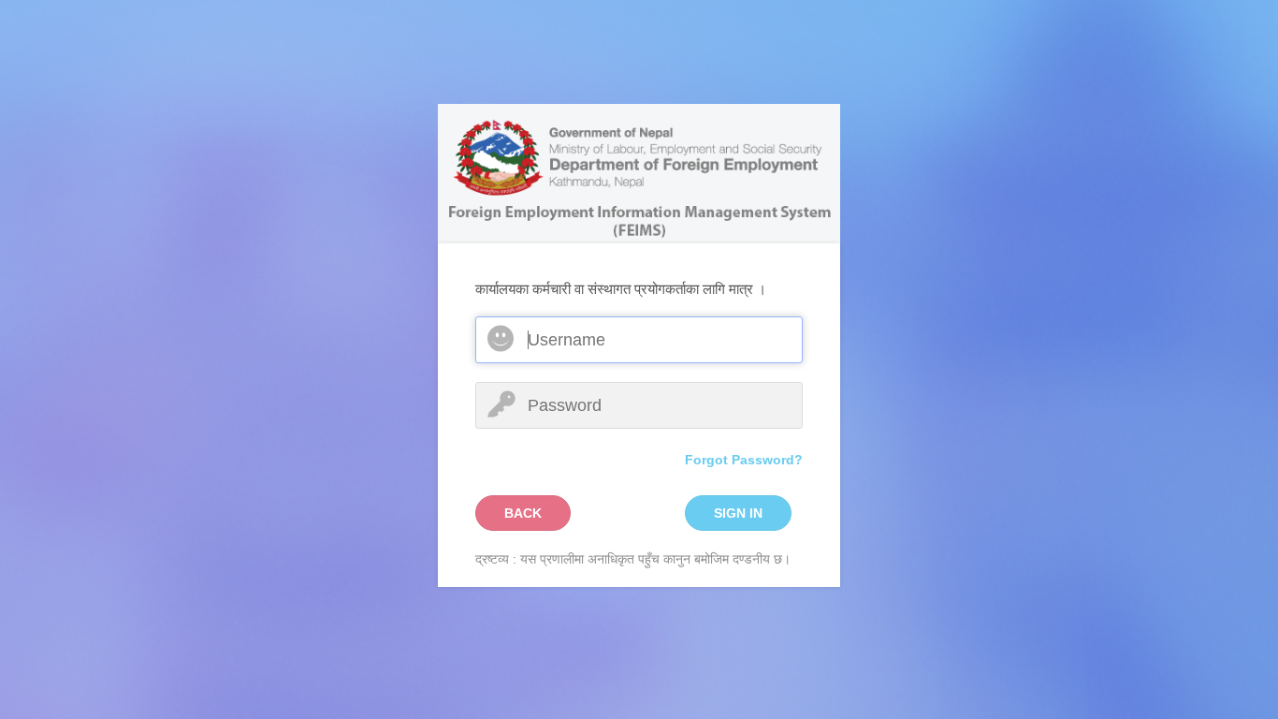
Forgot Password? (744, 459)
